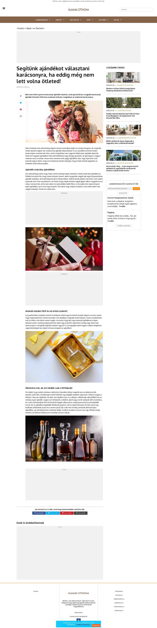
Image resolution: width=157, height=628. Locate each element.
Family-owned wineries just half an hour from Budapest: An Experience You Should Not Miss (122, 116)
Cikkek (28, 28)
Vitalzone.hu (119, 595)
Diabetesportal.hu (119, 599)
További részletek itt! (83, 624)
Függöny (110, 212)
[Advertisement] (78, 48)
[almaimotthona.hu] (78, 10)
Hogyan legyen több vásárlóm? (78, 616)
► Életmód (38, 28)
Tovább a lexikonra (123, 226)
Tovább (122, 206)
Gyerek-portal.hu (119, 606)
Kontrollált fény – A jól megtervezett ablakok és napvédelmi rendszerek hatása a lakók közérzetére (122, 168)
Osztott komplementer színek (120, 198)
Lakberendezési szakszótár (123, 184)
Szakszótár (123, 193)
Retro (116, 20)
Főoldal (20, 28)
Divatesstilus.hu (119, 603)
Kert (89, 20)
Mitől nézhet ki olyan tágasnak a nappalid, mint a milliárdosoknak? (120, 142)
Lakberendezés (41, 20)
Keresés (136, 188)
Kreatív (59, 20)
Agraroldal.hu (119, 610)
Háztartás (74, 20)
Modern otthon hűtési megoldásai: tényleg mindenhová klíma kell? (120, 89)
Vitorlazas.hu (119, 591)
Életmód (102, 20)
